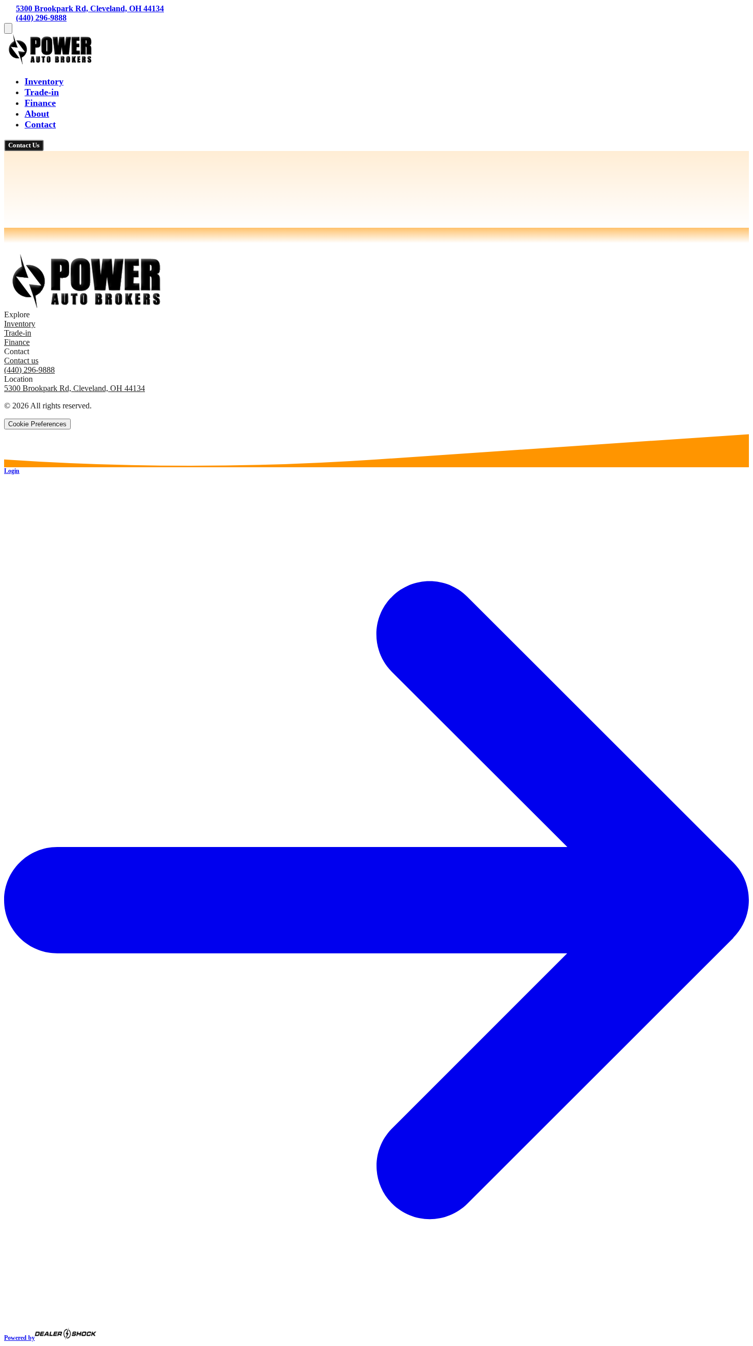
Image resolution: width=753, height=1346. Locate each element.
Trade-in (42, 92)
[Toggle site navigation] (8, 28)
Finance (40, 103)
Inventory (44, 81)
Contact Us (23, 145)
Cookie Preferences (37, 424)
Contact (40, 124)
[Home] (50, 61)
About (37, 113)
